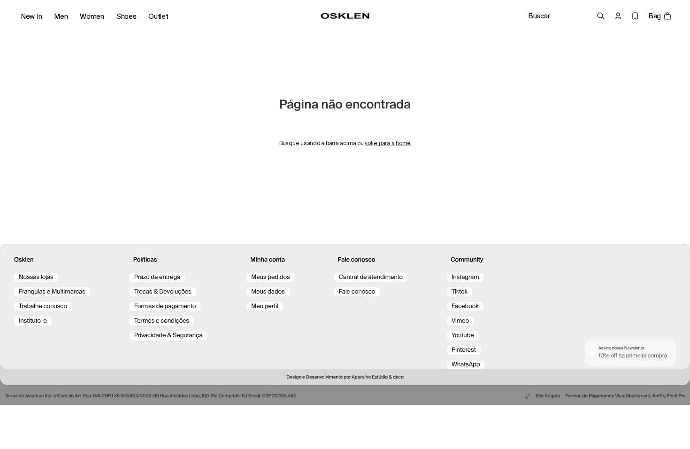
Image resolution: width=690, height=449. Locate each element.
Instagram (465, 277)
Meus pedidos (270, 277)
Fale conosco (357, 292)
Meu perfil (264, 306)
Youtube (463, 336)
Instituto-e (33, 321)
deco (398, 377)
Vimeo (460, 321)
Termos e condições (162, 321)
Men (61, 16)
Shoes (126, 16)
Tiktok (460, 292)
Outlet (158, 16)
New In (31, 16)
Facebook (465, 306)
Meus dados (268, 292)
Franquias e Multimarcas (52, 292)
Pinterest (464, 350)
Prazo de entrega (157, 277)
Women (92, 16)
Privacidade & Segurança (168, 336)
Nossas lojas (36, 277)
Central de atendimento (371, 277)
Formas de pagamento (165, 306)
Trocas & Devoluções (163, 292)
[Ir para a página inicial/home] (345, 16)
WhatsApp (466, 365)
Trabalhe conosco (43, 306)
